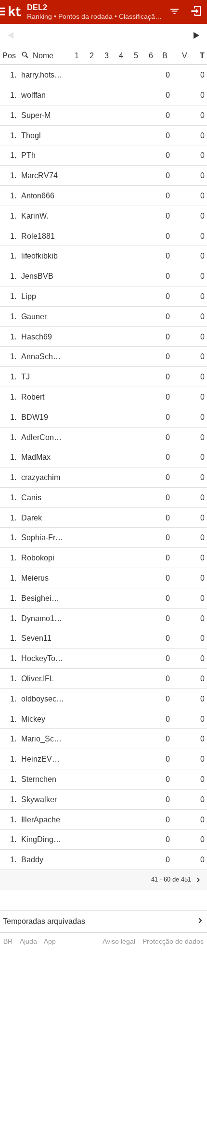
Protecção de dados (173, 941)
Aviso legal (119, 941)
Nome (43, 56)
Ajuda (28, 941)
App (50, 941)
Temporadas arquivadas (44, 921)
